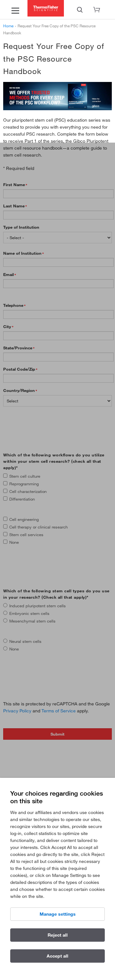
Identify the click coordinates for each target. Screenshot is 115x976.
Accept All (57, 956)
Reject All (58, 935)
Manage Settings (58, 914)
